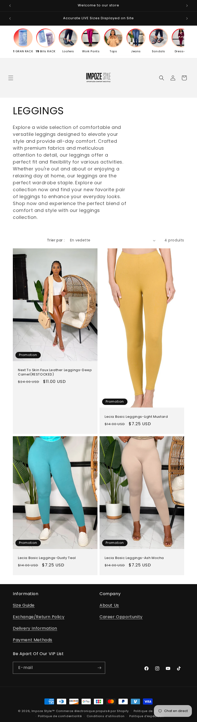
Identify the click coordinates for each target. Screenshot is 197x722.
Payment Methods (32, 640)
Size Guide (24, 605)
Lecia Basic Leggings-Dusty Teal (47, 558)
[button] (10, 78)
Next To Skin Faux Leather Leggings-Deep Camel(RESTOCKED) (55, 372)
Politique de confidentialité (60, 716)
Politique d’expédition (146, 716)
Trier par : (56, 240)
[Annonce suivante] (187, 5)
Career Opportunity (121, 617)
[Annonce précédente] (10, 5)
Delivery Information (35, 628)
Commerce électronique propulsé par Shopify (92, 711)
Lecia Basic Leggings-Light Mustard (136, 417)
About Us (109, 605)
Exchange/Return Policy (38, 617)
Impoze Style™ (43, 711)
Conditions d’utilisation (106, 716)
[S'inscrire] (99, 668)
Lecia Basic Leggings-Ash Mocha (134, 558)
